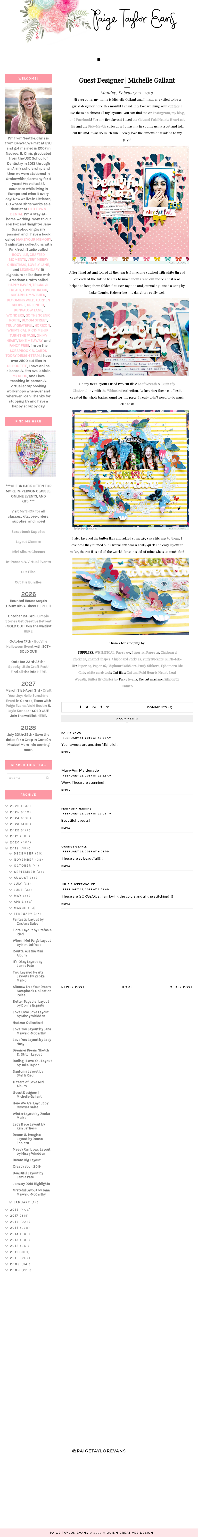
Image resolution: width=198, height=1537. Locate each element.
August (22, 878)
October (23, 865)
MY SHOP (19, 376)
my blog (177, 112)
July (18, 883)
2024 (15, 818)
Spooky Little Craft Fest (28, 666)
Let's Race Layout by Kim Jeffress (29, 1126)
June (19, 890)
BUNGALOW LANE (28, 310)
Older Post (181, 987)
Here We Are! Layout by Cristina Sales (30, 1105)
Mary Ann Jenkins (76, 808)
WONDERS (15, 315)
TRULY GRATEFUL (19, 325)
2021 (15, 836)
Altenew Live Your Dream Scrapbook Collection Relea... (32, 991)
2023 (15, 824)
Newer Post (73, 987)
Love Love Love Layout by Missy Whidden (30, 1014)
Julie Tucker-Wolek (78, 884)
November (24, 859)
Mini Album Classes (28, 552)
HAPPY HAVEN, (20, 285)
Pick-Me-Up (97, 126)
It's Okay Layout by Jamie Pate (27, 964)
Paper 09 (123, 652)
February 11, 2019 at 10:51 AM (87, 737)
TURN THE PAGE (22, 335)
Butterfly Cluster (101, 679)
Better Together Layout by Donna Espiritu (31, 1004)
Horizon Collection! (28, 1023)
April (19, 902)
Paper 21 (152, 652)
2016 (15, 1222)
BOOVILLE (20, 254)
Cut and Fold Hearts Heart (147, 672)
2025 (15, 812)
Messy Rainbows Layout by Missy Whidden (31, 1151)
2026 (15, 806)
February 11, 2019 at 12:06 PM (87, 813)
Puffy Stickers (153, 659)
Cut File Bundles (28, 582)
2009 (15, 1264)
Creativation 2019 (27, 1166)
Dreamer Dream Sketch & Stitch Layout (31, 1052)
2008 (15, 1270)
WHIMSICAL (104, 652)
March (21, 908)
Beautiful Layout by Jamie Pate (28, 1175)
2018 (15, 1209)
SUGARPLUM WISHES (28, 295)
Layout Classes (28, 542)
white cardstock (99, 672)
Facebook (83, 119)
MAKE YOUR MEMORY (33, 239)
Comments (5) (160, 707)
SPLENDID (35, 305)
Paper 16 (99, 665)
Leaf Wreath (147, 384)
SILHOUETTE (17, 366)
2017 (15, 1215)
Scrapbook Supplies (28, 531)
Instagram (161, 112)
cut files (174, 106)
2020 (15, 842)
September (25, 872)
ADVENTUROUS (34, 290)
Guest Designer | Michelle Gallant (27, 1095)
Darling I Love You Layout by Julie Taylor (32, 1063)
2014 (15, 1234)
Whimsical (114, 390)
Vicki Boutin (37, 705)
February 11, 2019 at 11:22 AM (87, 775)
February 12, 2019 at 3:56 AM (86, 889)
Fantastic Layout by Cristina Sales (28, 921)
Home (127, 987)
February (24, 914)
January (22, 1202)
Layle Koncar (18, 711)
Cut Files (28, 572)
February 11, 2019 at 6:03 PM (86, 851)
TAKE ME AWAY (31, 340)
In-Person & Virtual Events (28, 562)
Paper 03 (84, 665)
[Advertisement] (28, 1357)
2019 (15, 848)
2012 (15, 1246)
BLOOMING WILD (21, 300)
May (18, 896)
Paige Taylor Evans (69, 1532)
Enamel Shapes (98, 659)
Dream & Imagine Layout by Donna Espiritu (28, 1139)
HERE (28, 631)
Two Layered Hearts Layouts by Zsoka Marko (29, 976)
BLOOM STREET (34, 320)
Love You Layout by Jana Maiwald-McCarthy (32, 1031)
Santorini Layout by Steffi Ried (28, 1073)
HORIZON (42, 325)
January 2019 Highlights (31, 1184)
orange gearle (74, 846)
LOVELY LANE (38, 265)
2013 (15, 1240)
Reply (66, 752)
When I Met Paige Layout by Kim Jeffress (32, 943)
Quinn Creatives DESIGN (130, 1532)
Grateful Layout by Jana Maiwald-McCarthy (31, 1192)
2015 (15, 1228)
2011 (14, 1252)
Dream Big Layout (26, 1160)
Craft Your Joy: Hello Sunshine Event (29, 695)
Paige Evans (16, 705)
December (24, 853)
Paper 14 (138, 652)
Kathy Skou (71, 732)
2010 (15, 1258)
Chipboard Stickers (126, 659)
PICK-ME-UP (38, 330)
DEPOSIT (44, 606)
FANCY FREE (19, 345)
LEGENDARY (29, 269)
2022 (15, 830)
